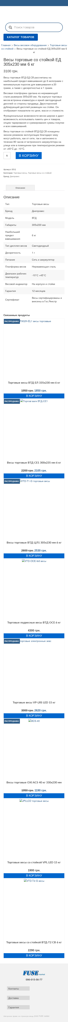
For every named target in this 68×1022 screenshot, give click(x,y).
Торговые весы (20, 172)
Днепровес (15, 176)
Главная (6, 45)
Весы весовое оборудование (30, 45)
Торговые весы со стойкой (39, 172)
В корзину (29, 155)
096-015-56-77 (34, 979)
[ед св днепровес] (14, 55)
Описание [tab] (20, 187)
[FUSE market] (34, 13)
